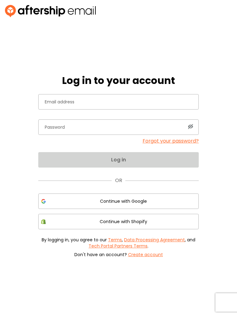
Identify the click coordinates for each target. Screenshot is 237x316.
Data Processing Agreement (154, 240)
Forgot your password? (171, 140)
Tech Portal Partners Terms (118, 246)
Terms (115, 240)
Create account (145, 255)
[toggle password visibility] (190, 126)
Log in (118, 159)
